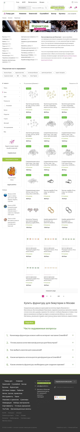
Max (42, 401)
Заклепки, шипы (27, 45)
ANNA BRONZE (27, 57)
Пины (5, 50)
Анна (11, 179)
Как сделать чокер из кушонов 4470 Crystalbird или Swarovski (13, 223)
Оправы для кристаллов (29, 48)
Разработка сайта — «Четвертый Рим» (67, 427)
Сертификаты (7, 406)
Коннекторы (7, 55)
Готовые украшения (22, 406)
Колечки (6, 53)
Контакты (5, 418)
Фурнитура (14, 387)
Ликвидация (7, 403)
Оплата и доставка (7, 415)
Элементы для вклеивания (29, 42)
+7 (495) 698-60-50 (57, 7)
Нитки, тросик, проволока (12, 393)
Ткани (17, 396)
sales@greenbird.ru (59, 9)
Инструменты (7, 396)
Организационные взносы (21, 409)
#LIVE (4, 412)
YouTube (5, 409)
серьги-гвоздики (60, 72)
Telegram (46, 401)
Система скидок (25, 418)
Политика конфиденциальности (65, 387)
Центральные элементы (29, 37)
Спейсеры (7, 39)
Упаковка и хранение (10, 399)
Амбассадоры (14, 418)
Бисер (24, 384)
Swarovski (6, 384)
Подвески (7, 48)
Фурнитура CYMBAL (29, 55)
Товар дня (8, 381)
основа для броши (33, 72)
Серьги (6, 46)
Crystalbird (16, 384)
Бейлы (6, 41)
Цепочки (25, 39)
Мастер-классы (7, 420)
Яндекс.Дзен (38, 405)
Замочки (6, 43)
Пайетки (20, 390)
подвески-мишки (8, 75)
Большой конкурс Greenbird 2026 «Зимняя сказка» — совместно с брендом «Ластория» (13, 211)
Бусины (6, 37)
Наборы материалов (21, 403)
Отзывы (23, 415)
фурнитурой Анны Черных (70, 55)
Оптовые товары (8, 390)
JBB (18, 75)
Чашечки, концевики (10, 57)
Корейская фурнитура (29, 59)
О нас (17, 415)
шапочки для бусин (47, 72)
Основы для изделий (29, 50)
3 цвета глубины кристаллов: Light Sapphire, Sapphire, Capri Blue (13, 198)
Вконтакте (38, 401)
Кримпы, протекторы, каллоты (9, 61)
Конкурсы (11, 412)
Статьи (4, 190)
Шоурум (18, 412)
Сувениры (24, 399)
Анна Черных (33, 75)
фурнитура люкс (19, 72)
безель (24, 75)
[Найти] (46, 8)
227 (59, 296)
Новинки (19, 381)
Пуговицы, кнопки (28, 52)
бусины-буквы (8, 72)
